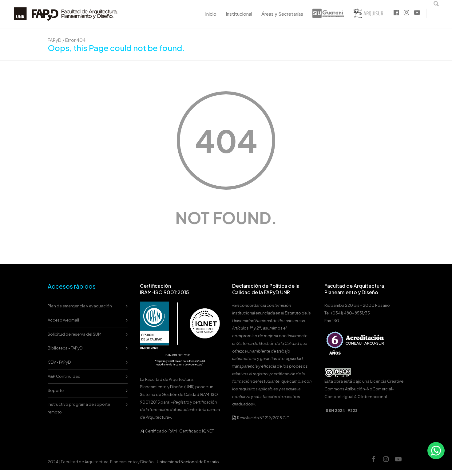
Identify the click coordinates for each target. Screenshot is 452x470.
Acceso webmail (63, 320)
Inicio (210, 14)
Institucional (239, 14)
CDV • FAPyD (59, 362)
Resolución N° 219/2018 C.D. (263, 417)
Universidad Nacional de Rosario (188, 461)
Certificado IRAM (161, 431)
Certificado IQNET (196, 431)
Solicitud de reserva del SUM (74, 334)
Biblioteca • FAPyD (65, 348)
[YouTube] (398, 462)
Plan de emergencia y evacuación (80, 305)
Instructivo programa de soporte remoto (79, 408)
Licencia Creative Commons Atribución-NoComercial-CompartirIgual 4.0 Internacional (363, 389)
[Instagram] (386, 462)
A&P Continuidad (64, 376)
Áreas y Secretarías (282, 14)
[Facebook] (373, 462)
